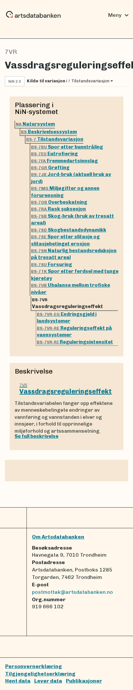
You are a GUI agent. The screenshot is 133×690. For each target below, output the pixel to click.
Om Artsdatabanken (58, 537)
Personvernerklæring (33, 666)
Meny (119, 15)
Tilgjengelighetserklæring (40, 674)
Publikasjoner (84, 681)
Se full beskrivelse (36, 436)
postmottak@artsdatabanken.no (72, 592)
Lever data (48, 681)
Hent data (17, 681)
